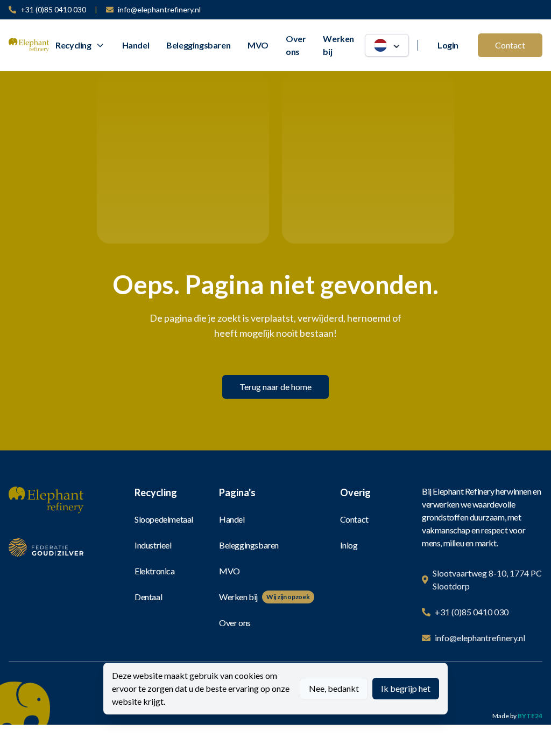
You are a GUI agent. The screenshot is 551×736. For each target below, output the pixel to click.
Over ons (296, 45)
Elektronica (155, 571)
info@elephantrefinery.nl (159, 9)
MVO (258, 45)
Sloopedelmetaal (164, 519)
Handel (136, 45)
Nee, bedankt (334, 688)
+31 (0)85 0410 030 (53, 9)
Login (447, 45)
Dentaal (148, 597)
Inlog (349, 545)
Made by (517, 716)
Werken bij (338, 45)
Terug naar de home (275, 386)
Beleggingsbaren (198, 45)
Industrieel (153, 545)
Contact (510, 45)
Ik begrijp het (405, 688)
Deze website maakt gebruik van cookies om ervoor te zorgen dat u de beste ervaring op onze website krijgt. (200, 688)
